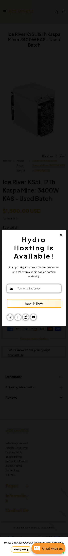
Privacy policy (21, 549)
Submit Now (34, 303)
